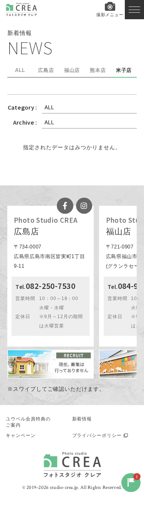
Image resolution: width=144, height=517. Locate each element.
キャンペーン (21, 435)
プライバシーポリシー (97, 435)
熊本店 (98, 70)
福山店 (72, 70)
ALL (20, 70)
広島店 (46, 70)
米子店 (124, 70)
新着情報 (82, 419)
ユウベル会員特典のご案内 (28, 422)
